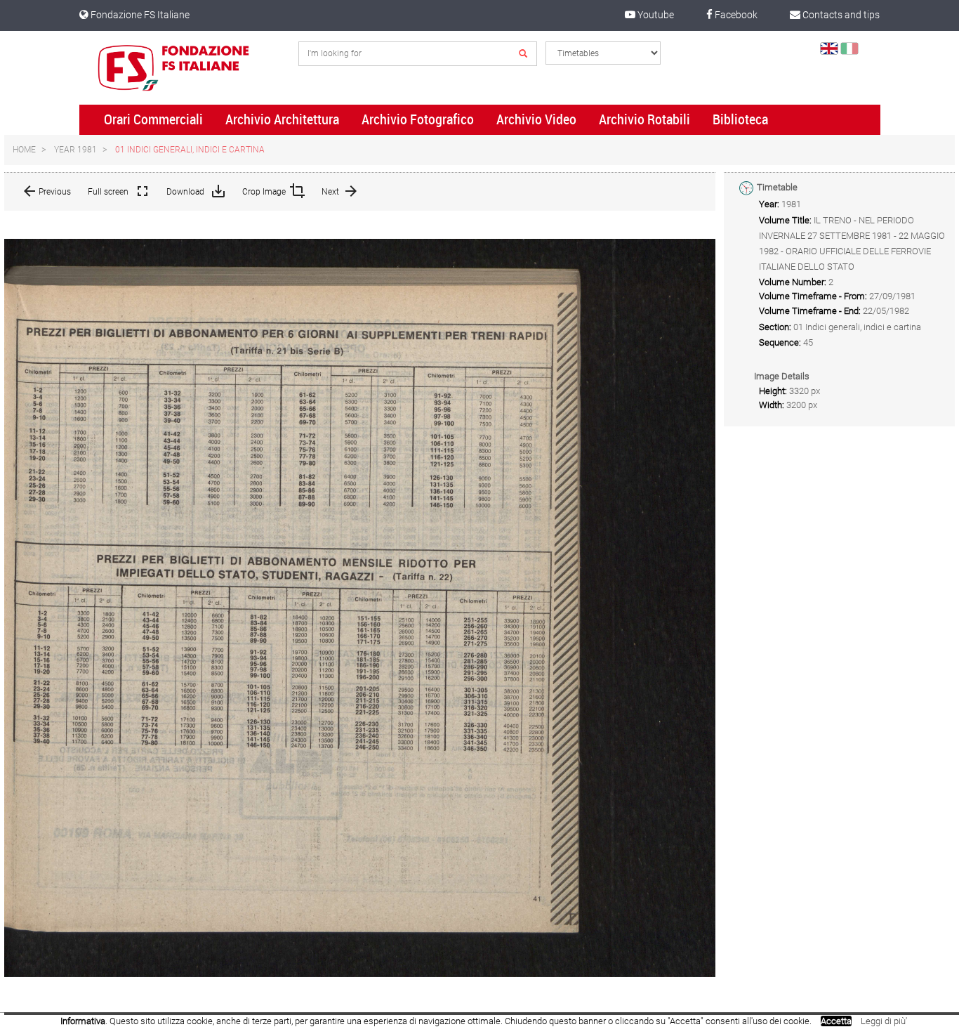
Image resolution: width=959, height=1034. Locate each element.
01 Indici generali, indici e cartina (190, 150)
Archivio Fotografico (418, 119)
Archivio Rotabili (644, 119)
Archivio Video (536, 119)
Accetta (836, 1021)
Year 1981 (75, 150)
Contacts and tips (840, 14)
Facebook (735, 14)
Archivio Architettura (282, 119)
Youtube (654, 14)
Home (24, 150)
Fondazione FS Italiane (139, 14)
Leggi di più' (884, 1021)
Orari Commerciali (153, 119)
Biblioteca (740, 119)
